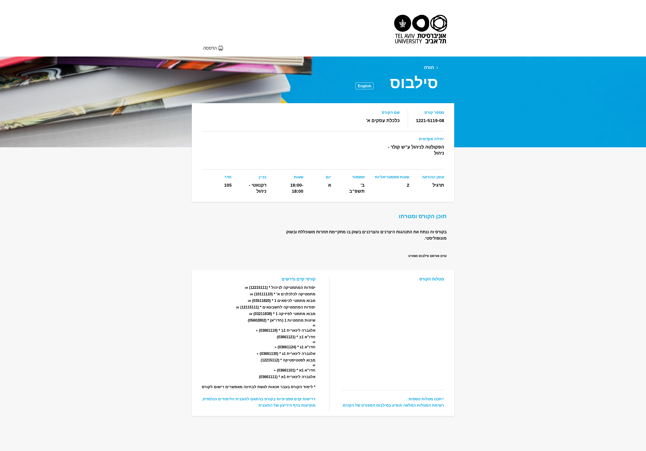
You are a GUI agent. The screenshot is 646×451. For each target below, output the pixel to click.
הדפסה (210, 48)
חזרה (429, 67)
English (364, 86)
